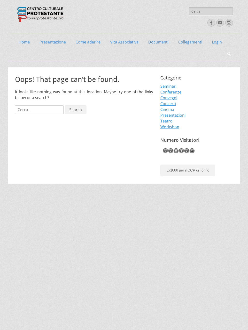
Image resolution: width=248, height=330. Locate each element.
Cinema (167, 109)
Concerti (168, 103)
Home (24, 42)
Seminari (168, 86)
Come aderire (88, 42)
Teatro (166, 121)
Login (217, 42)
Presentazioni (173, 115)
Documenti (158, 42)
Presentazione (52, 42)
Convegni (168, 97)
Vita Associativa (124, 42)
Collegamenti (190, 42)
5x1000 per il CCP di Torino (187, 170)
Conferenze (170, 92)
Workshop (169, 126)
